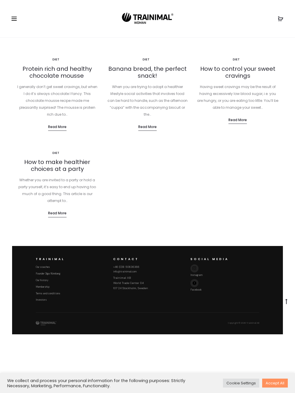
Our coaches (43, 267)
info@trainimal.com (125, 271)
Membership (43, 287)
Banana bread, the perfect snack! (147, 72)
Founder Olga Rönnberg (48, 273)
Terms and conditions (48, 293)
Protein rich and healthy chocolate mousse (57, 72)
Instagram (196, 275)
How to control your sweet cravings (237, 72)
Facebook (196, 289)
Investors (41, 300)
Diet (55, 59)
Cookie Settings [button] (241, 383)
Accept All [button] (275, 383)
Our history (42, 280)
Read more (57, 126)
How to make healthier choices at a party (57, 165)
